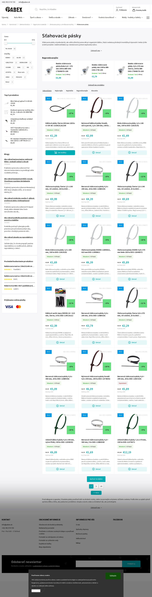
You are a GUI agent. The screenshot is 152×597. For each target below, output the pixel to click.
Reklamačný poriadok (46, 528)
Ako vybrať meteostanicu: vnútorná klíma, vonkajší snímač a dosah (18, 160)
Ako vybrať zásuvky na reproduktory (18, 237)
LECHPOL (10, 72)
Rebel (9, 82)
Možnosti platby (82, 534)
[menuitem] (6, 17)
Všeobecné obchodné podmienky (51, 525)
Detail (98, 152)
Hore (97, 493)
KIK (29, 67)
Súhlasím (113, 576)
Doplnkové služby (45, 544)
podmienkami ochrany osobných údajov (46, 566)
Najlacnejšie (59, 91)
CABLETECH (11, 62)
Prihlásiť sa (131, 564)
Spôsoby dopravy (82, 529)
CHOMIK (10, 67)
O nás (78, 525)
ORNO (9, 77)
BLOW (20, 58)
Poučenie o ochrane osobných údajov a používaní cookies (56, 532)
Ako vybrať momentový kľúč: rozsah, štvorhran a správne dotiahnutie (18, 180)
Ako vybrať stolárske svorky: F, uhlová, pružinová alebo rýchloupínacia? (19, 199)
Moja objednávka (45, 547)
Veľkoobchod (81, 538)
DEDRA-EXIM (25, 62)
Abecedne (94, 91)
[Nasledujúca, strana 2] (96, 486)
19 (101, 486)
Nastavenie (35, 591)
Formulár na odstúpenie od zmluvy (51, 537)
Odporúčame (47, 91)
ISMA (20, 67)
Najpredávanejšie (82, 91)
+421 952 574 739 (8, 528)
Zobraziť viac (95, 50)
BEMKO (10, 58)
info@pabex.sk (7, 525)
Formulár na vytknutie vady (48, 540)
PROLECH (21, 77)
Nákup (78, 543)
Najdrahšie (69, 91)
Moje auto (23, 72)
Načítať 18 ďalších (96, 479)
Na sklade (10, 49)
